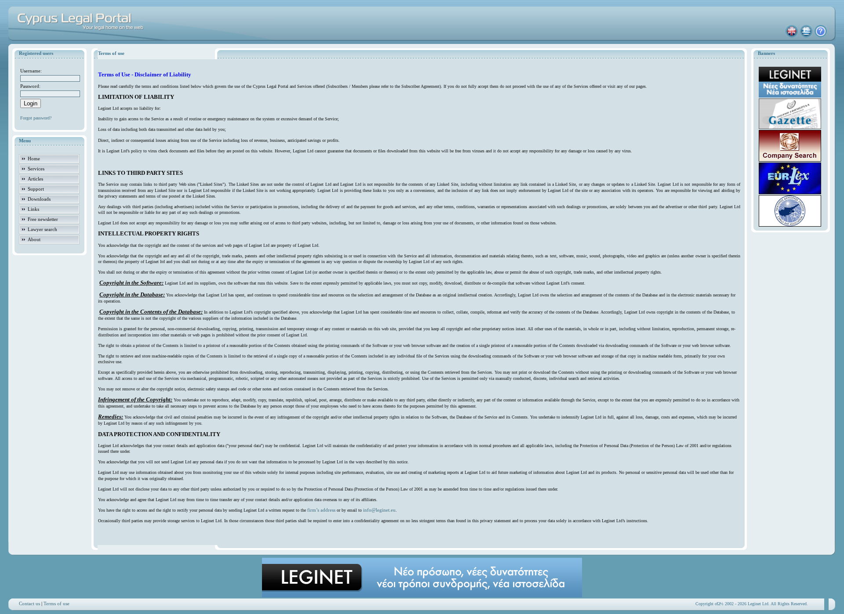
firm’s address (321, 510)
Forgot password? (35, 118)
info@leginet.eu (379, 510)
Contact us (29, 603)
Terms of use (56, 603)
